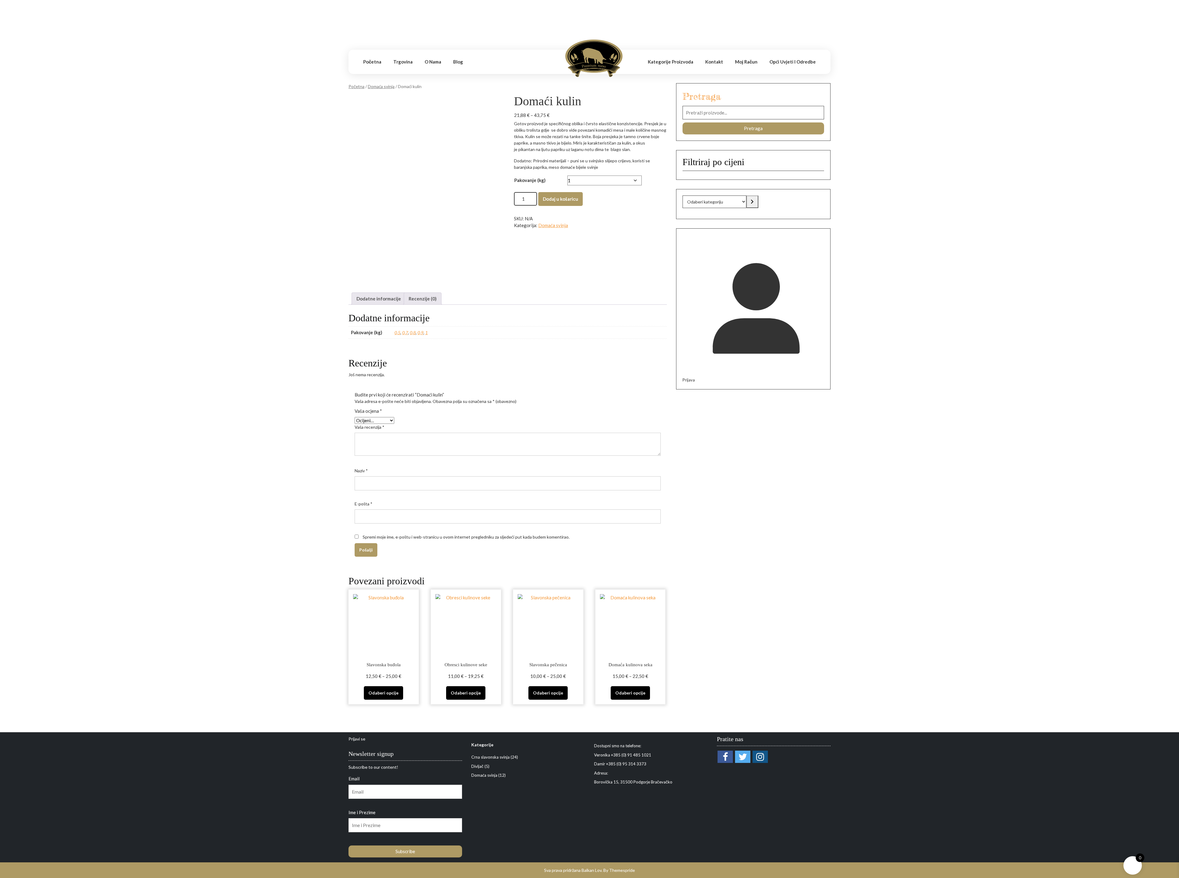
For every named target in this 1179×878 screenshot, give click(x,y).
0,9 (420, 332)
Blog (458, 61)
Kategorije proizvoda (670, 61)
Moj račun (746, 61)
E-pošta (363, 503)
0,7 (405, 332)
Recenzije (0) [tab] (423, 298)
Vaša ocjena (368, 411)
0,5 (397, 332)
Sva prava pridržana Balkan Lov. (573, 870)
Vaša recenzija (369, 427)
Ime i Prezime (361, 812)
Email (354, 778)
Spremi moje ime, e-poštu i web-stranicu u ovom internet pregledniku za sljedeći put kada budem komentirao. (466, 537)
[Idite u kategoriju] (752, 201)
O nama (433, 61)
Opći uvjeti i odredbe (792, 61)
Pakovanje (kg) (530, 180)
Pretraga (702, 96)
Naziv (361, 470)
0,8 (413, 332)
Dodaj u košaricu (560, 199)
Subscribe (405, 851)
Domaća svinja (381, 86)
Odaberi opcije (383, 692)
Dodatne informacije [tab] (378, 298)
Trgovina (403, 61)
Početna (372, 61)
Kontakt (714, 61)
